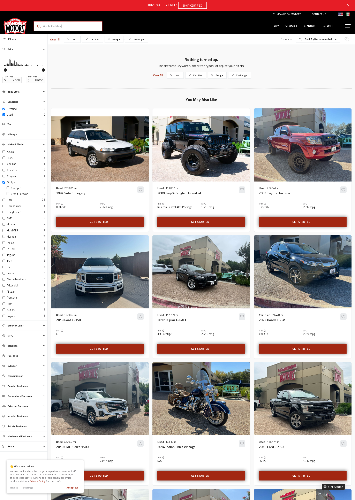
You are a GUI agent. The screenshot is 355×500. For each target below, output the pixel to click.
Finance (311, 26)
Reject (14, 488)
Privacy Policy (37, 481)
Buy (276, 26)
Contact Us (319, 14)
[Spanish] (348, 14)
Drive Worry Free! (174, 5)
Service (291, 26)
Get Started (99, 222)
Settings (28, 488)
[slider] (5, 70)
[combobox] (64, 26)
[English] (340, 14)
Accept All (72, 488)
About (329, 26)
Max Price (32, 77)
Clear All (55, 39)
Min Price (9, 77)
